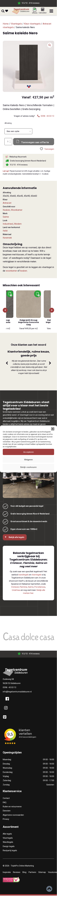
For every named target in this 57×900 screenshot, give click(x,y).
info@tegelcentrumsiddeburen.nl (17, 692)
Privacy (6, 819)
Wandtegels (8, 842)
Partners (32, 872)
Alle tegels (7, 834)
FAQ (4, 802)
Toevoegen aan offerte (35, 142)
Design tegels (8, 846)
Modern (18, 224)
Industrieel (8, 224)
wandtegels (23, 575)
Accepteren (28, 452)
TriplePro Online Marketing (22, 866)
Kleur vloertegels (32, 23)
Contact (6, 798)
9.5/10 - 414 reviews (30, 3)
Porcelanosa (39, 587)
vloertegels (36, 575)
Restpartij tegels (10, 850)
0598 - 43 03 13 (9, 687)
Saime (6, 217)
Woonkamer (16, 210)
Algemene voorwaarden (13, 815)
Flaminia (23, 587)
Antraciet (7, 203)
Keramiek (7, 237)
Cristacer (15, 587)
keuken (23, 270)
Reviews (16, 872)
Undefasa (16, 590)
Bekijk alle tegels (16, 537)
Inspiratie (7, 872)
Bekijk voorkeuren (28, 467)
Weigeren (28, 459)
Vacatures (52, 872)
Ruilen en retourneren (12, 806)
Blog (24, 872)
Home (6, 23)
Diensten (6, 811)
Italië (5, 230)
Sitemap (42, 872)
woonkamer (11, 270)
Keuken (6, 210)
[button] (52, 429)
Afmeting (8, 123)
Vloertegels (16, 23)
